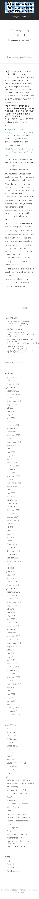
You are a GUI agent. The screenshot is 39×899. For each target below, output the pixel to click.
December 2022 (13, 472)
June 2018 (11, 653)
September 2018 (14, 643)
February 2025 (13, 384)
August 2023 (12, 445)
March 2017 (12, 704)
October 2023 (12, 438)
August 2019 (12, 605)
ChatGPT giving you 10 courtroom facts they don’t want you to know (20, 334)
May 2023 (11, 455)
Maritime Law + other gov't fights (20, 783)
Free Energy (12, 756)
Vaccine (10, 831)
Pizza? (9, 797)
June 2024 (11, 411)
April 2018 (11, 660)
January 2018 (12, 670)
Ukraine (10, 824)
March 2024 (12, 421)
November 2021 (13, 513)
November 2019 (13, 595)
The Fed (10, 810)
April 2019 (11, 619)
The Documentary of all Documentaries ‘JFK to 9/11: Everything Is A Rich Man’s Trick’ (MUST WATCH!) (20, 349)
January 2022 (12, 506)
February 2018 (13, 667)
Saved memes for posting (17, 803)
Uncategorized (18, 57)
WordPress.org (13, 871)
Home (9, 57)
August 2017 (12, 687)
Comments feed (13, 867)
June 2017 (11, 694)
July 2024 (10, 408)
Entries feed (12, 864)
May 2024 (11, 414)
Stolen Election (13, 807)
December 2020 (13, 551)
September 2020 (14, 561)
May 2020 (11, 575)
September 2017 (14, 684)
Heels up (10, 769)
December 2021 (13, 510)
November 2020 (13, 554)
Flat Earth (11, 752)
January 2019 (12, 629)
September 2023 (14, 442)
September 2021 (14, 520)
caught (19, 135)
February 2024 (13, 425)
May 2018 (11, 656)
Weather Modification (16, 838)
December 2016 (13, 714)
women (8, 251)
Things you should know (17, 814)
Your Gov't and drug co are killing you (18, 842)
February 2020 (13, 585)
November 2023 (13, 435)
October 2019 (12, 598)
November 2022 (13, 476)
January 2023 (12, 469)
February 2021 (13, 544)
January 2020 (12, 588)
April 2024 (11, 418)
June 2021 (11, 530)
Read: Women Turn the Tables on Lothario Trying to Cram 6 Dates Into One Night (19, 152)
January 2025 (12, 387)
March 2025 (12, 380)
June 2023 (11, 452)
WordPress (19, 892)
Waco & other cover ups (17, 834)
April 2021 (11, 537)
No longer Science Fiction (17, 790)
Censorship (11, 735)
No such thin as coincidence (18, 793)
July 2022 (10, 489)
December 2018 (13, 632)
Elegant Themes (19, 890)
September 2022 (14, 483)
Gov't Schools (12, 766)
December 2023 (13, 431)
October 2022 (12, 479)
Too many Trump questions (18, 817)
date (7, 180)
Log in (9, 860)
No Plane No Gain (14, 329)
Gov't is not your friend (16, 763)
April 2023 (11, 459)
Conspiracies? (12, 746)
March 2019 (12, 622)
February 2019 (13, 626)
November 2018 (13, 636)
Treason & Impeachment (17, 820)
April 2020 (11, 578)
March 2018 (12, 663)
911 (8, 729)
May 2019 (11, 615)
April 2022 (11, 496)
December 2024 (13, 391)
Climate (10, 742)
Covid (9, 749)
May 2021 (11, 534)
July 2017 (10, 690)
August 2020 (12, 564)
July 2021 (10, 527)
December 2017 (13, 673)
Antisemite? (11, 732)
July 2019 (10, 609)
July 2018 (10, 650)
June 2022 (11, 493)
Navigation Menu (19, 16)
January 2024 (12, 428)
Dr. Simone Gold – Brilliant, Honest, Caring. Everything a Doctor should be (18, 323)
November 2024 (13, 394)
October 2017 (12, 680)
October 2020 (12, 558)
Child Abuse (12, 739)
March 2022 (12, 500)
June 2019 (11, 612)
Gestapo (10, 759)
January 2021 (12, 547)
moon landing (12, 786)
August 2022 (12, 486)
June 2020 (11, 571)
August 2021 (12, 523)
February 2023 (13, 466)
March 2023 (12, 462)
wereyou (14, 40)
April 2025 (11, 377)
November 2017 (13, 677)
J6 (7, 776)
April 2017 (11, 701)
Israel (9, 773)
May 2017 (11, 697)
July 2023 (10, 448)
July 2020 (10, 568)
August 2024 (12, 404)
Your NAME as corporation (18, 846)
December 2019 (13, 592)
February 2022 (13, 503)
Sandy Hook (12, 800)
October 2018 (12, 639)
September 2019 (14, 602)
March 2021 (12, 540)
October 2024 (12, 397)
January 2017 (12, 711)
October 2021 (12, 517)
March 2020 (12, 581)
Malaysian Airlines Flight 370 (18, 780)
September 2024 (14, 401)
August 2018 (12, 646)
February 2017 (13, 707)
